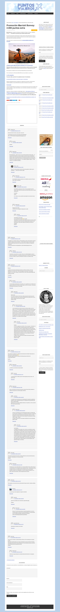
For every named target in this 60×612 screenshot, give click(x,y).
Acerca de (40, 26)
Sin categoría (18, 102)
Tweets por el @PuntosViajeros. (43, 265)
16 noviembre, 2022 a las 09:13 (22, 426)
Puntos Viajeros (26, 605)
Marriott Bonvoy (13, 102)
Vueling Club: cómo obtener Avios (44, 331)
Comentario (9, 568)
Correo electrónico (10, 582)
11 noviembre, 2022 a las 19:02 (20, 306)
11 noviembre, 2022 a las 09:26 (19, 292)
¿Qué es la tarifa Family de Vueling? (44, 213)
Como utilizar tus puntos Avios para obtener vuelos (46, 324)
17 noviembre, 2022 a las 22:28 (20, 509)
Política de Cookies (30, 607)
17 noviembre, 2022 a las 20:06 (19, 498)
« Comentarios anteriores (10, 559)
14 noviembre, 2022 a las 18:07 (22, 322)
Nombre (8, 578)
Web (7, 586)
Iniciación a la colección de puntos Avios (44, 328)
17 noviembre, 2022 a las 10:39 (22, 215)
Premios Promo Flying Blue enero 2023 (47, 97)
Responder (10, 137)
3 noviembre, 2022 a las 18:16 (15, 130)
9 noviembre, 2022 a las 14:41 (18, 374)
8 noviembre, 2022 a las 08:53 (17, 281)
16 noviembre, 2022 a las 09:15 (16, 453)
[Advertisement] (30, 19)
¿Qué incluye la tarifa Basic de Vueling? (44, 209)
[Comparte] (16, 100)
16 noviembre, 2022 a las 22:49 (20, 205)
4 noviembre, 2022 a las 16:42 (17, 252)
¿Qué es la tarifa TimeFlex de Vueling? (44, 211)
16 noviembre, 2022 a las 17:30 (20, 177)
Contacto (44, 68)
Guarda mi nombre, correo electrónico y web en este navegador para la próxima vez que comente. (20, 593)
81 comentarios (34, 30)
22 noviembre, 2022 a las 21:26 (17, 551)
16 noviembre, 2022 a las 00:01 (20, 410)
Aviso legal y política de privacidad (25, 606)
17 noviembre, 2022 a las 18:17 (17, 489)
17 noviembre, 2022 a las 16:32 (16, 481)
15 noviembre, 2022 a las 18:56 (17, 387)
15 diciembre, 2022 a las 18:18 (18, 524)
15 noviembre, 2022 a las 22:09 (19, 397)
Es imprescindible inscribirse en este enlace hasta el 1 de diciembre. (17, 79)
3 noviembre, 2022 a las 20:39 (17, 142)
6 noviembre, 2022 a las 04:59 (17, 152)
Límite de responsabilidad (36, 606)
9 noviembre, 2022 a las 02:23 (17, 365)
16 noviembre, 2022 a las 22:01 (22, 186)
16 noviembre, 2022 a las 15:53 (17, 464)
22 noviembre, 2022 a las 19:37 (16, 537)
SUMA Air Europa (41, 330)
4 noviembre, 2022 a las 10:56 (15, 238)
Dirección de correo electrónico (43, 151)
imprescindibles (41, 28)
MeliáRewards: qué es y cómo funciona (44, 326)
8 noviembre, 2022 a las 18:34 (15, 351)
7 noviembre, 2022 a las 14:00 (15, 266)
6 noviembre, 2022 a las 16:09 (18, 167)
